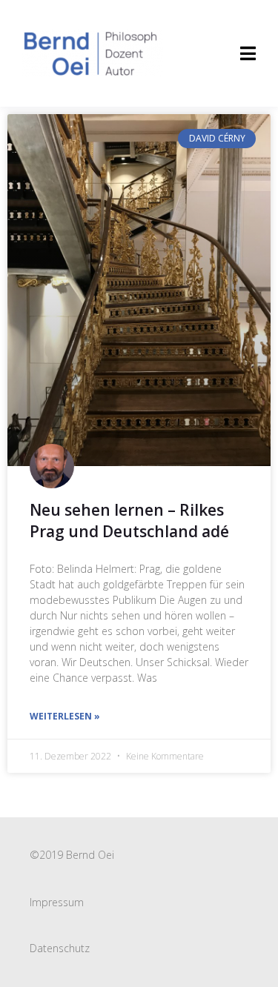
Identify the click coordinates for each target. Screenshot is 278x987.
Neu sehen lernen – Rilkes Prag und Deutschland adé (129, 520)
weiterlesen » (65, 716)
